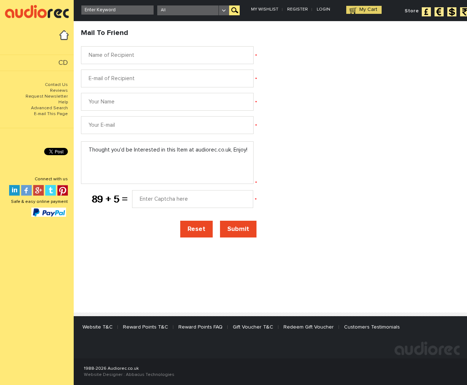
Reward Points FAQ (200, 327)
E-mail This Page (51, 114)
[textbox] (117, 10)
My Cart (368, 9)
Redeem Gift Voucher (308, 327)
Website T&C (97, 327)
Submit (238, 229)
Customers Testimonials (372, 327)
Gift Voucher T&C (253, 327)
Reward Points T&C (145, 327)
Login (323, 9)
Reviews (59, 91)
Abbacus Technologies (150, 375)
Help (63, 102)
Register (297, 9)
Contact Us (56, 85)
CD (63, 62)
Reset (196, 229)
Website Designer (103, 375)
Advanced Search (49, 108)
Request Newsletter (47, 96)
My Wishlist (264, 9)
